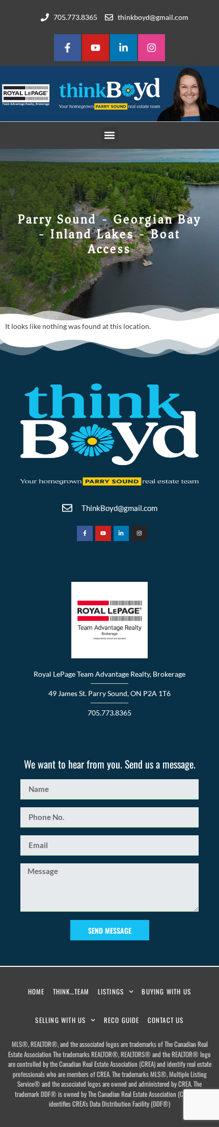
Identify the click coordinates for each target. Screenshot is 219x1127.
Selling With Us (60, 1020)
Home (36, 991)
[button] (109, 135)
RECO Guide (122, 1020)
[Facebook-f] (67, 47)
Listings (111, 991)
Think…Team (71, 991)
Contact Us (166, 1020)
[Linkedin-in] (123, 47)
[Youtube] (95, 47)
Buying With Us (166, 991)
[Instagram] (151, 47)
